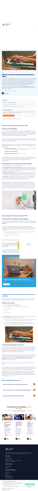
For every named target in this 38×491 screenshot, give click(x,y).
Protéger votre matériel (8, 459)
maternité (11, 312)
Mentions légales (7, 475)
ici (5, 363)
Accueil (3, 118)
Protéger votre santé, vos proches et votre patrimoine (13, 460)
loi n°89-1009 (5, 130)
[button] (34, 24)
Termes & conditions (8, 477)
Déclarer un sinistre (8, 473)
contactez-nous (12, 375)
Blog (6, 118)
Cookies (6, 474)
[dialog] (19, 485)
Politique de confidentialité (9, 476)
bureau (23, 186)
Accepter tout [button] (29, 484)
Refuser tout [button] (30, 486)
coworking (31, 186)
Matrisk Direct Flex (8, 466)
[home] (6, 24)
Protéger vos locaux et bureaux (10, 461)
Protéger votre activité (8, 458)
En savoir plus (14, 484)
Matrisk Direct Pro (8, 467)
